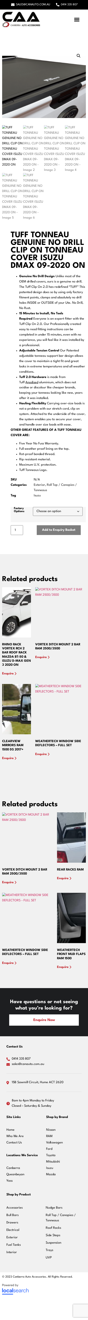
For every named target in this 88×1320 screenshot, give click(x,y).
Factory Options (19, 510)
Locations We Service (22, 1155)
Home (10, 1130)
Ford (49, 1149)
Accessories (14, 1207)
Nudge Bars (54, 1207)
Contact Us (14, 1142)
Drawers (12, 1222)
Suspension (53, 1242)
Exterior (39, 485)
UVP (49, 1257)
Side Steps (53, 1235)
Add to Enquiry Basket (58, 530)
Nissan (51, 1130)
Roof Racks (53, 1228)
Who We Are (15, 1136)
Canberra (13, 1168)
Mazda (51, 1174)
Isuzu (37, 495)
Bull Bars (12, 1215)
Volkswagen (54, 1142)
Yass (9, 1180)
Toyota (51, 1155)
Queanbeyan (15, 1174)
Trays (49, 1250)
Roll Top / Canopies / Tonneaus (61, 1218)
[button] (77, 19)
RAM (49, 1136)
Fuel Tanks (13, 1245)
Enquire (8, 673)
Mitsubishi (53, 1161)
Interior (11, 1252)
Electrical (12, 1230)
